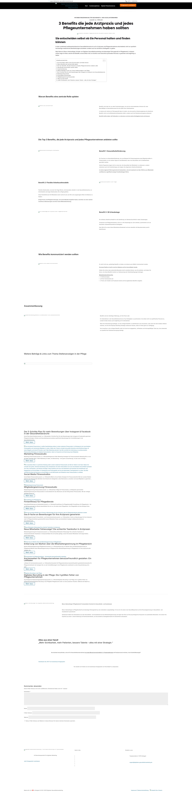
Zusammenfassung (62, 69)
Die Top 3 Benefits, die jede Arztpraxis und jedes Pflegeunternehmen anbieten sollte (77, 65)
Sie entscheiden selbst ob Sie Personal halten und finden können (72, 62)
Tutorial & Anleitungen (81, 765)
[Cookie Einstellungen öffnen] (3, 800)
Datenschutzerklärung (143, 790)
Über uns (78, 760)
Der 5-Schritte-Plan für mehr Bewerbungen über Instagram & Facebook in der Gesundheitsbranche (81, 72)
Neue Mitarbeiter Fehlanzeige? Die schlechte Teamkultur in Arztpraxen (57, 529)
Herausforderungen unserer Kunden (84, 756)
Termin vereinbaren (80, 761)
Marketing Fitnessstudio (63, 73)
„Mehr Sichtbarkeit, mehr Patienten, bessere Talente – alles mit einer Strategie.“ (77, 80)
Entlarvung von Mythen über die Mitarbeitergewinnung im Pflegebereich (58, 544)
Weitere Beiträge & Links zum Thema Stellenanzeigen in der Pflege (73, 70)
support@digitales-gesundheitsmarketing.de (141, 762)
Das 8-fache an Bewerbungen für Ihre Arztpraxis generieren (52, 514)
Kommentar (27, 691)
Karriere (78, 763)
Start (86, 6)
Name (25, 708)
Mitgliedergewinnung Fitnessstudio (66, 77)
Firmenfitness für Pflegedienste (38, 501)
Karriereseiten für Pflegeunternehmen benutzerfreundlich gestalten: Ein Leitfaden (57, 559)
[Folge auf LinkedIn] (26, 609)
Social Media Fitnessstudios (64, 75)
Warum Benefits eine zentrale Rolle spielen (67, 64)
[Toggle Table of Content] (103, 60)
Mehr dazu (29, 442)
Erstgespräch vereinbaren (128, 5)
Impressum (134, 790)
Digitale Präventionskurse (108, 6)
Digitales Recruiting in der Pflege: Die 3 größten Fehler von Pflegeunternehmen (51, 576)
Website (26, 717)
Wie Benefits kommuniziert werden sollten (68, 67)
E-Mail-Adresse (28, 712)
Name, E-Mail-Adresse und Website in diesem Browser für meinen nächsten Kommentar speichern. (50, 721)
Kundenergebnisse (94, 6)
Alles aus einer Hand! (63, 78)
